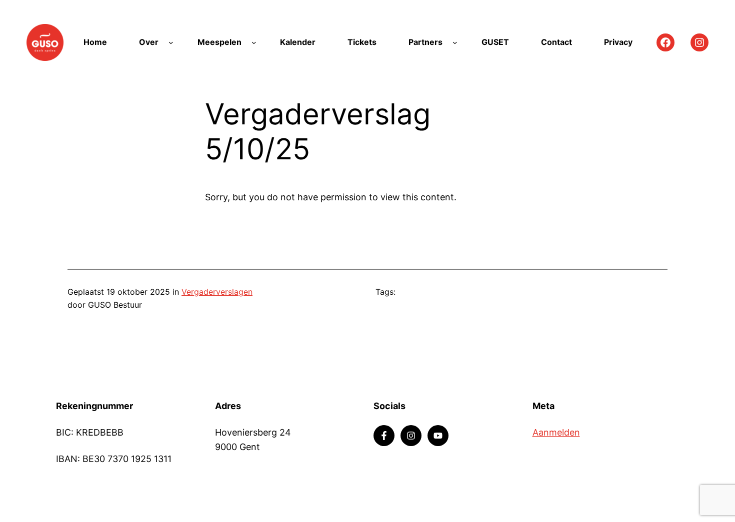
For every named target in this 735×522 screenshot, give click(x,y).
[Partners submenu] (455, 42)
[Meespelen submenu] (254, 42)
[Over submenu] (171, 42)
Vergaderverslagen (217, 292)
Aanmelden (556, 432)
